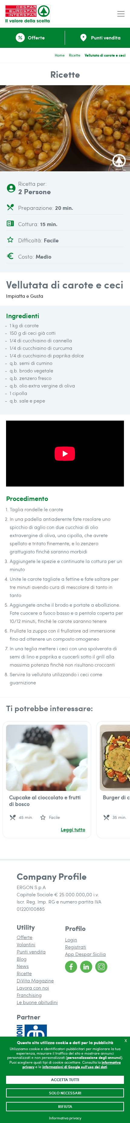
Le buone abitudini (37, 1002)
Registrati (75, 947)
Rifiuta (65, 1106)
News (23, 966)
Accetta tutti (65, 1079)
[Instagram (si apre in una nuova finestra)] (101, 967)
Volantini (26, 944)
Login (71, 939)
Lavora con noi (33, 988)
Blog (22, 959)
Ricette (74, 55)
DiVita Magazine (35, 980)
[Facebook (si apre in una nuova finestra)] (71, 967)
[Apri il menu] (120, 14)
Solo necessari (65, 1093)
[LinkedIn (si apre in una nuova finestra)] (86, 967)
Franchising (29, 995)
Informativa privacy (65, 1117)
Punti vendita (31, 951)
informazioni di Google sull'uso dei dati (74, 1066)
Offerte (24, 937)
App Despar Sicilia (85, 954)
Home (60, 55)
